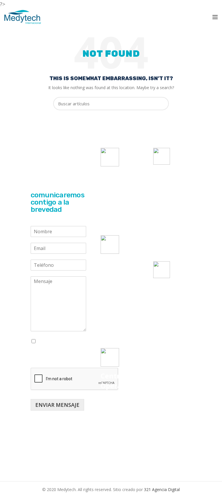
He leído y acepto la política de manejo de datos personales (57, 349)
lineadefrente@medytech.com (185, 201)
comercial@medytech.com (180, 217)
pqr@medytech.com (174, 248)
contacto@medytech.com (180, 232)
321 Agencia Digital (162, 489)
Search (161, 103)
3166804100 (171, 311)
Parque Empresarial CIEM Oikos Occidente (114, 406)
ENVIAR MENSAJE (57, 404)
